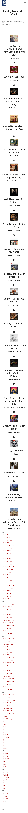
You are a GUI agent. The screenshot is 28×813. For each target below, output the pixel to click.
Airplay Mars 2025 (7, 558)
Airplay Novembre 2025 (8, 547)
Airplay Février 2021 (7, 633)
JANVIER (5, 729)
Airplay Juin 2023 (7, 592)
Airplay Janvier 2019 (7, 673)
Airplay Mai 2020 (7, 648)
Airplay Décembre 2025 (8, 545)
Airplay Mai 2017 (7, 704)
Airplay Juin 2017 (7, 702)
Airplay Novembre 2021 (8, 622)
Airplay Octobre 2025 (8, 548)
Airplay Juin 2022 (7, 609)
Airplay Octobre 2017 (8, 697)
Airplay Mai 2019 (7, 667)
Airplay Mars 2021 (7, 632)
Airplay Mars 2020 (7, 651)
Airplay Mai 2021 (7, 628)
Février (5, 787)
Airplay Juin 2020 (7, 646)
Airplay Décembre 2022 (8, 603)
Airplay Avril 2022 (7, 612)
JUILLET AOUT (6, 758)
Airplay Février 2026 (7, 540)
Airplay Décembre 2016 (8, 713)
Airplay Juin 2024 (7, 572)
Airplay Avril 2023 (7, 595)
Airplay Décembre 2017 (8, 694)
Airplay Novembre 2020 (8, 640)
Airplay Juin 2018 (7, 683)
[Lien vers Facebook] (25, 811)
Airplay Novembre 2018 (8, 678)
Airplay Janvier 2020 (7, 654)
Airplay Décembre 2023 (8, 585)
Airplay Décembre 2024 (8, 566)
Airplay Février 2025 (7, 560)
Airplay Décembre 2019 (8, 657)
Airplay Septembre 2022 (8, 608)
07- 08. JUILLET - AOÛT (8, 779)
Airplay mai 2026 (7, 536)
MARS (4, 726)
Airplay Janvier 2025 (7, 561)
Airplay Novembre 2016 (8, 715)
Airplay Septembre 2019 (8, 662)
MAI (4, 723)
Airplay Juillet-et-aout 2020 (9, 644)
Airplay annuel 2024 (7, 564)
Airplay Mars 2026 (7, 539)
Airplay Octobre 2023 (8, 588)
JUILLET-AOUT (6, 739)
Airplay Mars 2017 (7, 707)
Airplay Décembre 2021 (8, 620)
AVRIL (4, 724)
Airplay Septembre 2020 (8, 643)
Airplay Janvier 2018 (7, 691)
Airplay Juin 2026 (7, 534)
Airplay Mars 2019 (7, 670)
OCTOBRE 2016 (6, 716)
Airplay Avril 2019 (7, 668)
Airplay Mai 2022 (7, 611)
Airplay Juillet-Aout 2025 (8, 552)
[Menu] (23, 3)
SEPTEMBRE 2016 (7, 718)
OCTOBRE (5, 736)
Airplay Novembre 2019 (8, 659)
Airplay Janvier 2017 (7, 710)
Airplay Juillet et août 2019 (9, 664)
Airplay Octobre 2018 (8, 680)
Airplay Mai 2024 (7, 574)
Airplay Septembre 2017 (8, 699)
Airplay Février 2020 (7, 652)
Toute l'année (6, 771)
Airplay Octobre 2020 (8, 641)
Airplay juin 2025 (7, 553)
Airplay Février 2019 (7, 672)
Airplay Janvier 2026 (7, 542)
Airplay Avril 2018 (7, 686)
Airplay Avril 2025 (7, 556)
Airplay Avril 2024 (7, 576)
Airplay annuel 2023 (7, 584)
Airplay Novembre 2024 (8, 568)
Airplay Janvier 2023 (7, 600)
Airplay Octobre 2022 (8, 606)
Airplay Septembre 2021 (8, 625)
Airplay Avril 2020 (7, 649)
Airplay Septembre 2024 (8, 571)
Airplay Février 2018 (7, 689)
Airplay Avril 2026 (7, 537)
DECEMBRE (5, 732)
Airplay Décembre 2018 (8, 676)
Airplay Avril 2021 (7, 630)
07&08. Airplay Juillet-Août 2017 (10, 700)
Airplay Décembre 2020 (8, 638)
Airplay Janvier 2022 (7, 617)
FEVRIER (5, 728)
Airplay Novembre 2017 (8, 696)
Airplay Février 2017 (7, 708)
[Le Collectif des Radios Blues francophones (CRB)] (11, 3)
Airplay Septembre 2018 (8, 681)
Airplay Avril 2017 (7, 705)
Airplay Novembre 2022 (8, 604)
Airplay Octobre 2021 (8, 624)
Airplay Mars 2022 (7, 614)
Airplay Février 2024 (7, 579)
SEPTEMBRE (6, 737)
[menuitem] (23, 3)
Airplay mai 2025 (7, 555)
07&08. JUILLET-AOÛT (8, 720)
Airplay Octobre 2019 (8, 660)
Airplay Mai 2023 (7, 593)
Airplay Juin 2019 (7, 665)
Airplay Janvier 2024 (7, 580)
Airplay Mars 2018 (7, 687)
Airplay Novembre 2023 (8, 587)
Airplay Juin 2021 (7, 627)
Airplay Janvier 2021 (7, 635)
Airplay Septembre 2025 (8, 550)
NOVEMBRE (6, 734)
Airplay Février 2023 (7, 598)
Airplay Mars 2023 (7, 596)
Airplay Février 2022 (7, 616)
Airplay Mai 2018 (7, 684)
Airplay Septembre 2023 (8, 590)
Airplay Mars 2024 (7, 577)
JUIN (4, 721)
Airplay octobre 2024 (8, 569)
